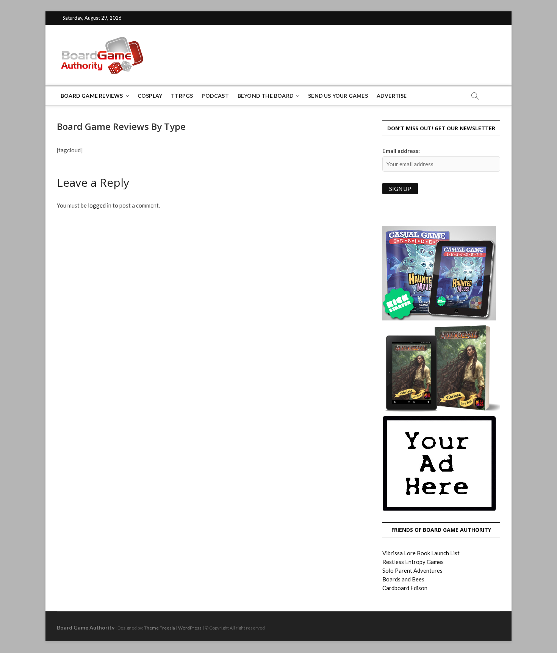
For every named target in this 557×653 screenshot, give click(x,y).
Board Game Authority (85, 627)
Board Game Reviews (92, 95)
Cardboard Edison (404, 587)
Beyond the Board (266, 95)
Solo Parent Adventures (412, 570)
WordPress (190, 628)
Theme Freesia (159, 628)
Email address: (401, 150)
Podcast (215, 95)
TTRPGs (182, 95)
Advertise (392, 95)
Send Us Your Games (338, 95)
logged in (99, 205)
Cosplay (150, 95)
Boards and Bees (403, 579)
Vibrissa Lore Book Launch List (421, 553)
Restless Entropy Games (413, 561)
